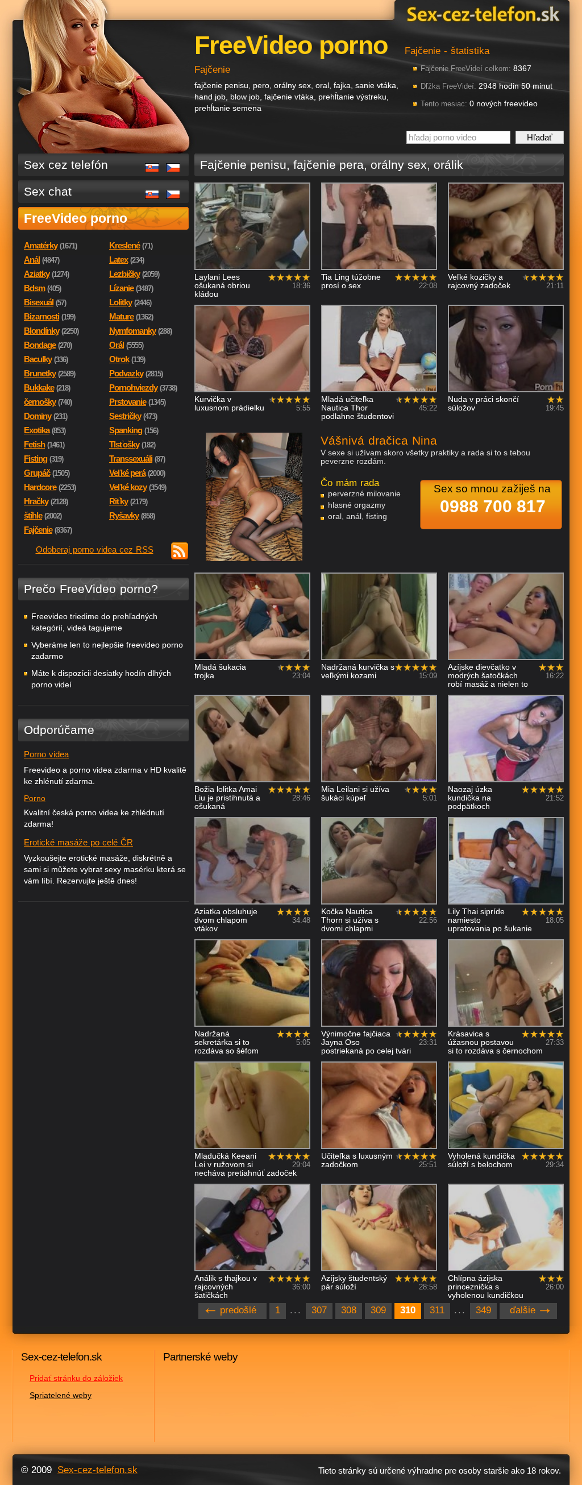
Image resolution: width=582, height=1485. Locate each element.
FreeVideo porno (75, 218)
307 (319, 1310)
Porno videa (46, 754)
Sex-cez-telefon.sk (481, 13)
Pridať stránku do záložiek (76, 1378)
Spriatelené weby (61, 1395)
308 (348, 1310)
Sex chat (48, 191)
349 (483, 1310)
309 (378, 1310)
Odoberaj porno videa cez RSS (94, 549)
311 (437, 1310)
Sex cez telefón (66, 164)
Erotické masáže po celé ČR (78, 842)
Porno (34, 798)
